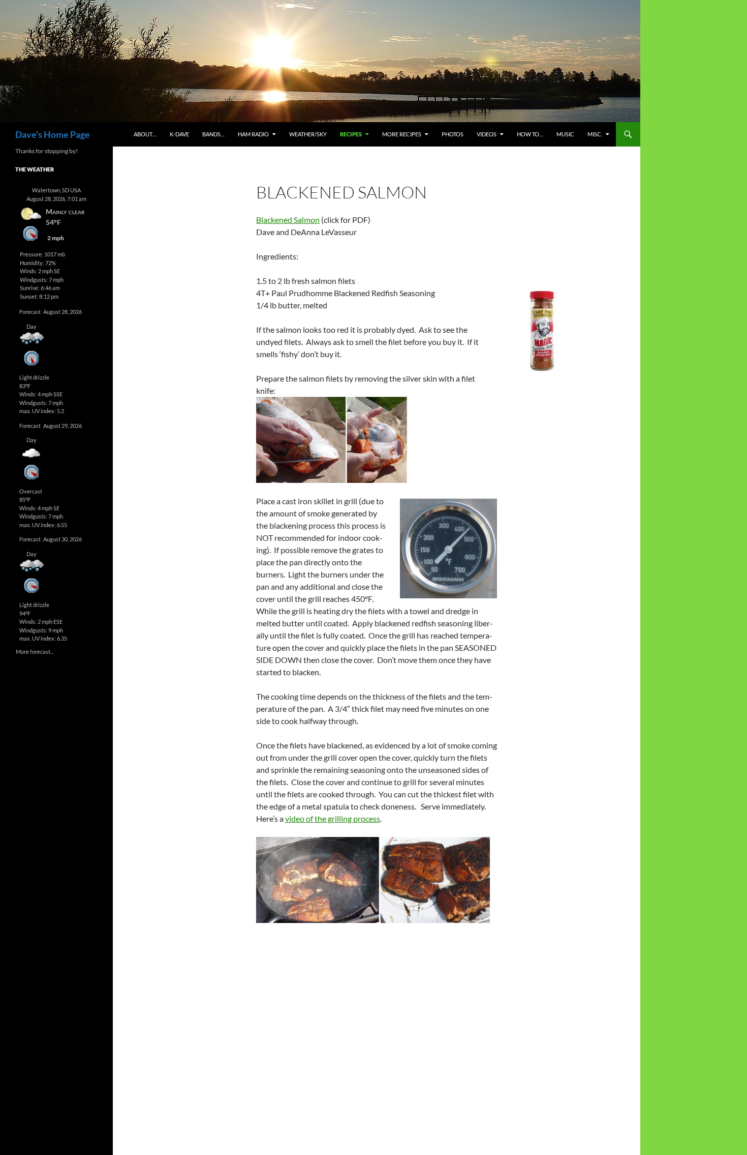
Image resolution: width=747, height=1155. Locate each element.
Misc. (594, 134)
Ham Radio (253, 134)
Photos (452, 134)
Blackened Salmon (288, 219)
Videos (486, 134)
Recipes (351, 134)
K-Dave (179, 134)
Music (565, 134)
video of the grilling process (332, 818)
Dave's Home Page (52, 134)
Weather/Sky (308, 134)
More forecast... (34, 651)
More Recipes (401, 134)
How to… (530, 134)
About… (145, 134)
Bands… (213, 134)
